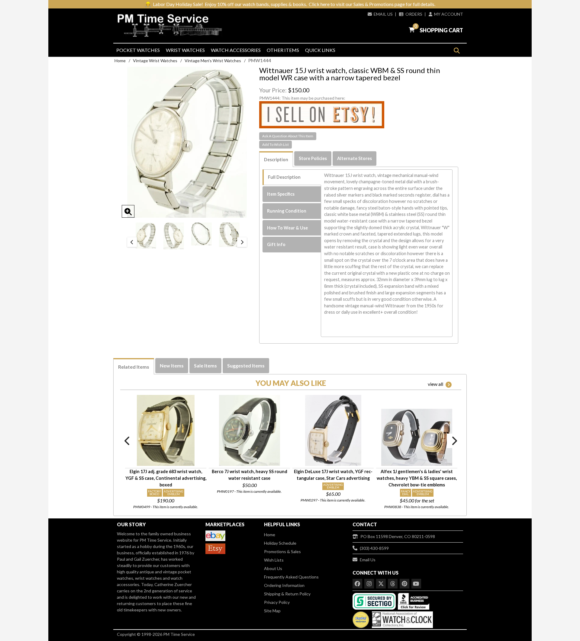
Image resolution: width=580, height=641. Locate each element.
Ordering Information (284, 585)
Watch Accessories (236, 50)
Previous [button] (132, 242)
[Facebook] (357, 583)
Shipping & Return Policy (287, 593)
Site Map (272, 610)
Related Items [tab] (133, 367)
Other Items (283, 50)
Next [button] (242, 242)
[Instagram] (369, 583)
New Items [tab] (172, 365)
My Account (448, 14)
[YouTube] (416, 583)
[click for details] (166, 430)
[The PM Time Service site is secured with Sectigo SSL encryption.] (375, 600)
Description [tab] (276, 159)
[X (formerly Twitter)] (381, 583)
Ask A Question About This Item (287, 136)
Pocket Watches (138, 50)
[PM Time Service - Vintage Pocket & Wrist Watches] (172, 25)
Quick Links (320, 50)
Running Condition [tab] (286, 210)
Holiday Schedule (280, 543)
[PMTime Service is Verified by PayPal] (361, 618)
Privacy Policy (277, 602)
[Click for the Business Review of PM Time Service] (413, 600)
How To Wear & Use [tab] (287, 227)
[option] (146, 235)
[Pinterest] (404, 583)
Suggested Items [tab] (246, 365)
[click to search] (457, 50)
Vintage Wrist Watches (155, 60)
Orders (413, 14)
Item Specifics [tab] (281, 194)
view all (435, 384)
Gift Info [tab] (276, 244)
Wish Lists (274, 559)
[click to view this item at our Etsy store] (321, 114)
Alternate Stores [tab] (354, 158)
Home (120, 60)
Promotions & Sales (282, 551)
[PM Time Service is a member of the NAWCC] (401, 618)
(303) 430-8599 (374, 548)
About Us (273, 568)
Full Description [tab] (284, 177)
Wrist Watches (185, 50)
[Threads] (393, 583)
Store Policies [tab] (313, 158)
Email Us (383, 14)
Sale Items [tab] (205, 365)
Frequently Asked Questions (291, 576)
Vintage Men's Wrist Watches (213, 60)
